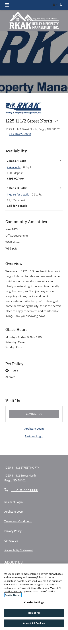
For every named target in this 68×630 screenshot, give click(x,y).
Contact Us (42, 413)
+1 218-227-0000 (20, 134)
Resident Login (34, 436)
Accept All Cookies (34, 623)
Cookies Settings (34, 602)
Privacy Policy (13, 531)
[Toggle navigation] (7, 4)
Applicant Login (34, 428)
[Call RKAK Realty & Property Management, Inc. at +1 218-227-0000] (61, 4)
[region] (34, 597)
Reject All (34, 612)
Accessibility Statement (18, 550)
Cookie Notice (13, 595)
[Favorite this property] (56, 121)
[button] (55, 4)
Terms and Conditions (18, 521)
